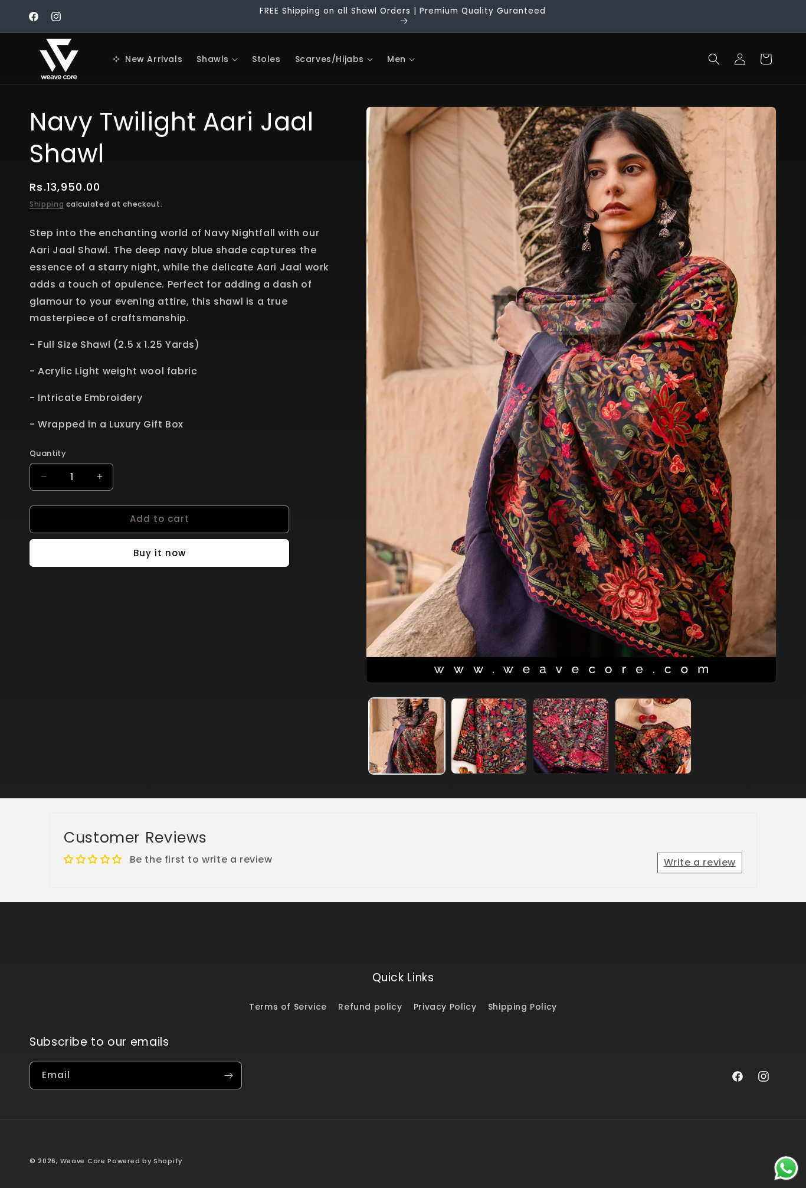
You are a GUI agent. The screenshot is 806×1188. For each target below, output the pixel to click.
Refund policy (370, 1007)
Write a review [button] (700, 862)
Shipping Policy (522, 1007)
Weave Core (83, 1161)
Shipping (47, 204)
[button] (217, 59)
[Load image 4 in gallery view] (653, 736)
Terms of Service (288, 1007)
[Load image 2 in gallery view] (489, 736)
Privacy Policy (445, 1007)
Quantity (48, 453)
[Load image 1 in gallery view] (407, 736)
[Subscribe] (228, 1075)
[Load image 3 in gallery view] (571, 736)
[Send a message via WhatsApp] (786, 1168)
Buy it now (159, 553)
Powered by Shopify (144, 1161)
